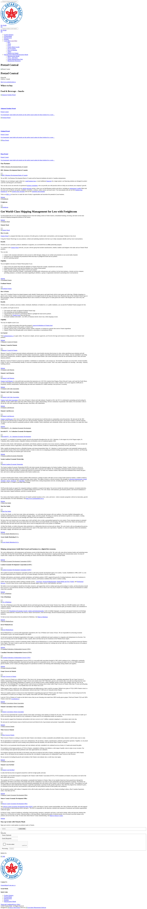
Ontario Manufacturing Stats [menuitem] (15, 59)
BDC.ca (8, 194)
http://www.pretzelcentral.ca (8, 82)
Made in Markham (43, 617)
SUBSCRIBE (22, 828)
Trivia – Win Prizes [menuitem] (12, 57)
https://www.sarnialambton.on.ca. (35, 498)
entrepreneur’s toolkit (75, 188)
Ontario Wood (4, 236)
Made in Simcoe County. (56, 815)
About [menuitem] (9, 44)
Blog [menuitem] (8, 42)
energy (8, 480)
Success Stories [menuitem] (11, 48)
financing (48, 181)
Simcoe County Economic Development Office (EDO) (18, 806)
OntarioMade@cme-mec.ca (8, 885)
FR (1, 27)
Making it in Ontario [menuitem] (12, 53)
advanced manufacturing (76, 479)
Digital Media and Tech (63, 581)
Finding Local (16, 315)
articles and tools (27, 188)
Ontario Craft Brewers (7, 419)
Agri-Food (39, 581)
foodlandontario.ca (8, 336)
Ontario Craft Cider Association (9, 400)
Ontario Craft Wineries (7, 381)
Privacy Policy (16, 904)
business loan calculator (18, 191)
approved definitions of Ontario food (42, 325)
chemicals (13, 480)
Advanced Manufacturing (49, 581)
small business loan (31, 181)
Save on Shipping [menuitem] (12, 50)
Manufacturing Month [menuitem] (13, 56)
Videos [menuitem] (9, 51)
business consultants (32, 185)
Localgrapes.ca (15, 699)
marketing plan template (38, 191)
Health (72, 581)
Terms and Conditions (7, 904)
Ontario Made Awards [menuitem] (13, 47)
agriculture (22, 480)
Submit (11, 848)
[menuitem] (8, 34)
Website (3, 197)
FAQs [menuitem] (9, 45)
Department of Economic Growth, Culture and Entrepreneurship (26, 611)
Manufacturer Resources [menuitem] (14, 61)
